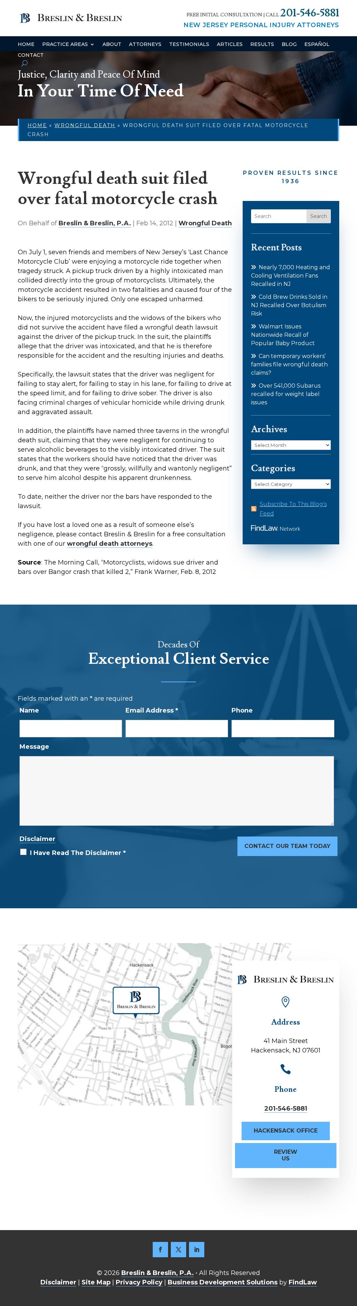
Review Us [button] (285, 1155)
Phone (242, 710)
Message (34, 747)
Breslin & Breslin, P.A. (95, 223)
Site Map (96, 1282)
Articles (230, 44)
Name (29, 710)
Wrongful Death (205, 223)
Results (262, 44)
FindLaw (303, 1282)
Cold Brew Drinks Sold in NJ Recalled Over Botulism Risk (289, 305)
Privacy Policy (139, 1282)
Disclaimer (37, 839)
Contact (31, 55)
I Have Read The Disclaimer (78, 853)
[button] (350, 1255)
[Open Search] (25, 63)
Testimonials (189, 44)
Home (26, 44)
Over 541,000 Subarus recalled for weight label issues (285, 394)
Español (316, 44)
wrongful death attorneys (109, 543)
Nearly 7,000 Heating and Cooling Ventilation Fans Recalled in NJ (290, 275)
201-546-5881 (309, 13)
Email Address (152, 710)
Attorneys (145, 44)
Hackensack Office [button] (286, 1130)
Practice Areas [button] (65, 44)
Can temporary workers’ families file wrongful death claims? (289, 364)
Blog (289, 44)
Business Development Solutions (223, 1282)
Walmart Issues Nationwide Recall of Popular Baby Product (283, 335)
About (111, 44)
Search (318, 216)
